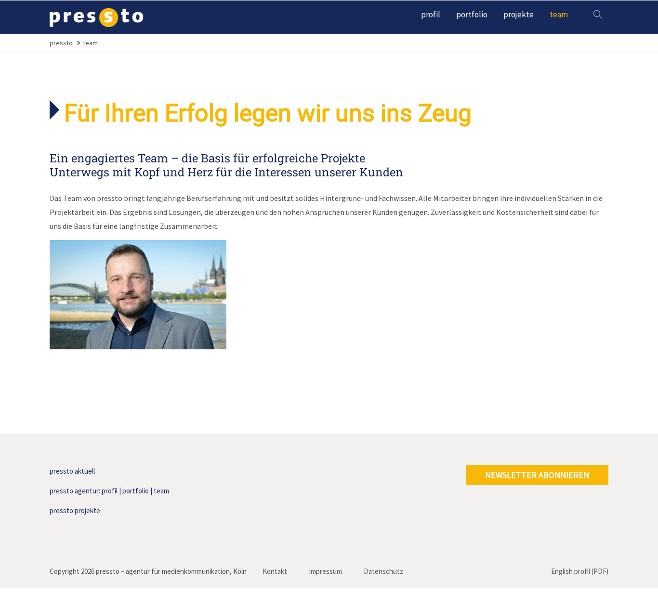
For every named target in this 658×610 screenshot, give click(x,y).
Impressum (325, 571)
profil (110, 490)
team (161, 490)
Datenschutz (383, 571)
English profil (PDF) (579, 571)
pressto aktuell (72, 471)
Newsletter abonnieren (537, 474)
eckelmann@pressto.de (98, 317)
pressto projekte (75, 510)
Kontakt (275, 571)
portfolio (135, 490)
